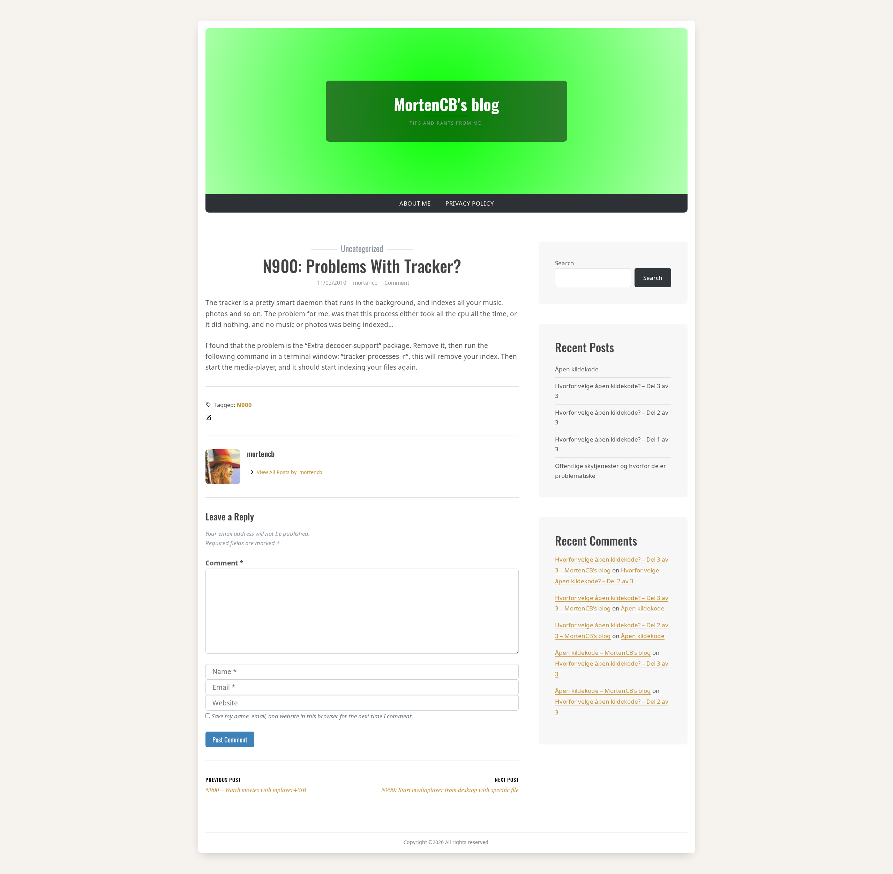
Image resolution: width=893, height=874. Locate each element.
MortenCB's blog (446, 104)
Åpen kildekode (577, 369)
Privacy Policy (469, 203)
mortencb (289, 472)
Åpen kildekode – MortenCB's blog (603, 653)
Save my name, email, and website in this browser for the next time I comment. (312, 716)
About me (415, 203)
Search (564, 263)
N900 (244, 405)
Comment (397, 283)
